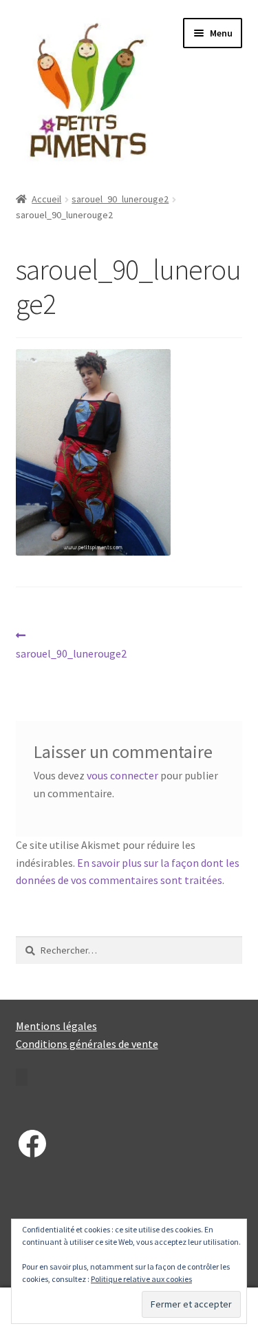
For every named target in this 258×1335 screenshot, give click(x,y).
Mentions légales (56, 1026)
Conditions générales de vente (87, 1044)
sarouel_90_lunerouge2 (120, 199)
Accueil (46, 199)
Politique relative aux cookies (141, 1279)
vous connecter (122, 775)
